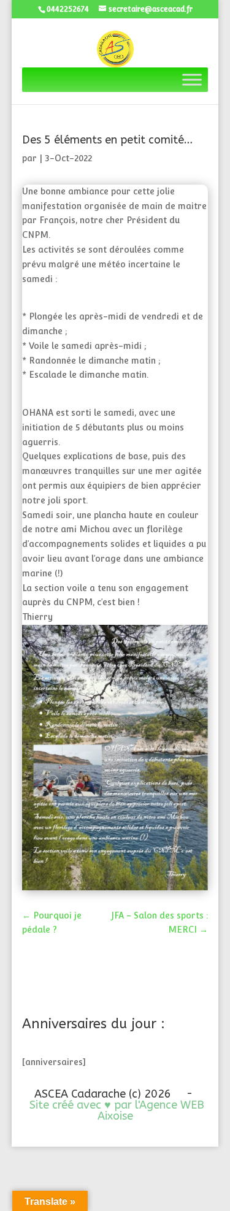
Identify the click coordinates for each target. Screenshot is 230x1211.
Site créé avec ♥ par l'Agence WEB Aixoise (116, 1110)
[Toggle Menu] (192, 80)
